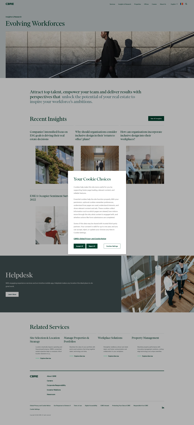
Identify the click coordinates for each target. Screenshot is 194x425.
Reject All (92, 246)
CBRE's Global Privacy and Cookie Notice (90, 238)
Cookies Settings (112, 246)
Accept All (79, 246)
